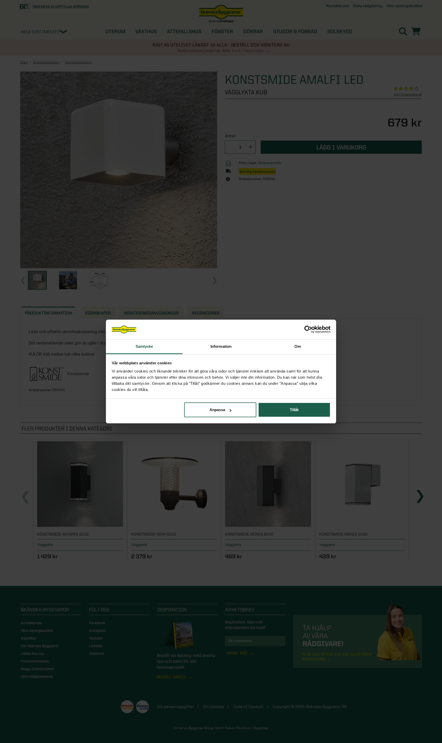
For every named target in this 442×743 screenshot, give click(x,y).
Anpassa (217, 410)
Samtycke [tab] (144, 346)
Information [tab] (221, 346)
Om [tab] (297, 346)
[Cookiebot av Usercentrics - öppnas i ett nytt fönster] (308, 329)
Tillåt (294, 410)
